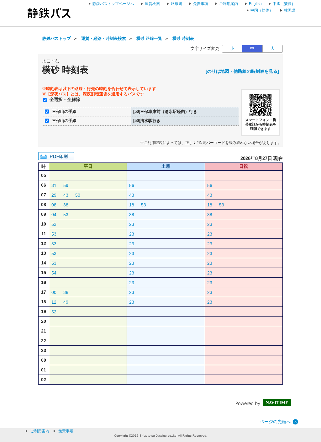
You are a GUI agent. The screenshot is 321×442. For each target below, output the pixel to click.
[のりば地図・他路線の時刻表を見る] (242, 71)
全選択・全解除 (65, 99)
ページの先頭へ (275, 421)
